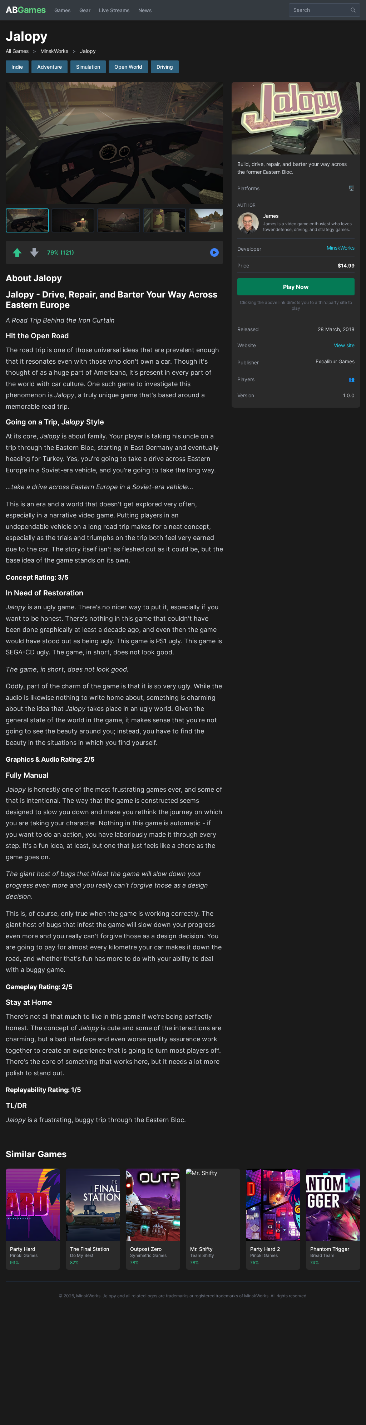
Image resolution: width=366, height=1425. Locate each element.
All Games (17, 51)
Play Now (296, 286)
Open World (128, 67)
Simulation (88, 67)
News (145, 10)
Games (62, 10)
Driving (165, 67)
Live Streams (114, 10)
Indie (17, 67)
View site (344, 345)
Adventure (49, 67)
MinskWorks (54, 51)
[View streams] (214, 252)
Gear (84, 10)
